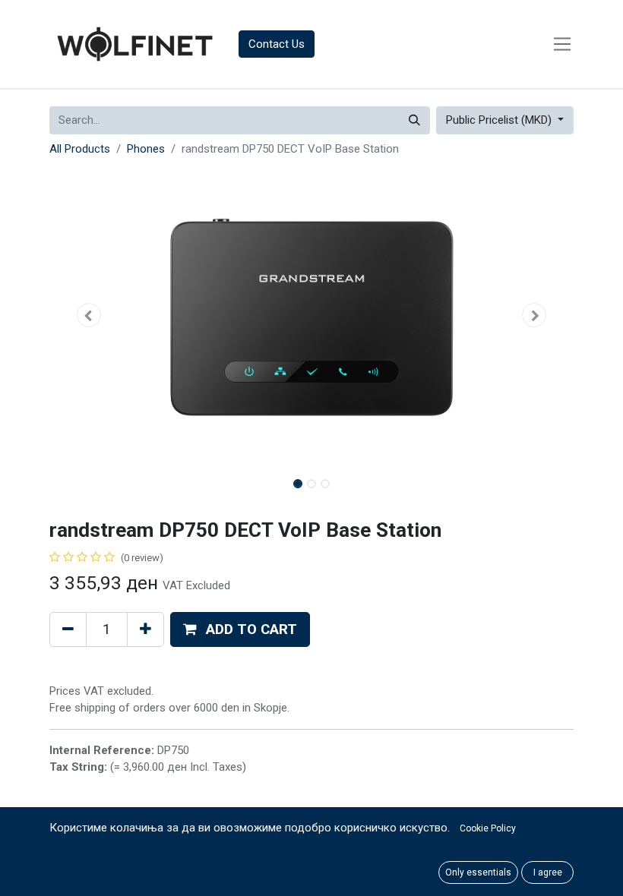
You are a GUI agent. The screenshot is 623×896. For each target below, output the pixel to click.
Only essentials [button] (478, 872)
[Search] (414, 120)
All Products (79, 149)
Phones (146, 149)
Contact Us (276, 44)
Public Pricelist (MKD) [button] (500, 120)
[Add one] (145, 629)
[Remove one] (68, 629)
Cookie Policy (488, 828)
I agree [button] (547, 872)
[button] (88, 315)
